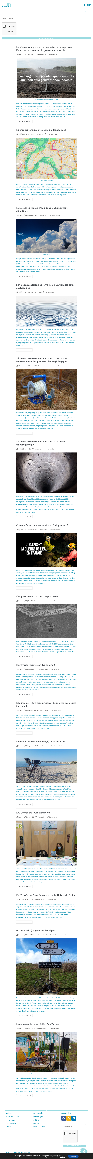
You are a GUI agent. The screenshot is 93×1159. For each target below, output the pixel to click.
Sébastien (21, 366)
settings (62, 1157)
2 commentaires (52, 134)
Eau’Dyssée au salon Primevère (33, 812)
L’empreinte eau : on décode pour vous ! (38, 596)
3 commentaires (55, 215)
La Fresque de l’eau (12, 1117)
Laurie (20, 55)
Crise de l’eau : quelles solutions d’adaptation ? (42, 525)
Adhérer (36, 1120)
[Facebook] (63, 1118)
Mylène (20, 530)
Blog (86, 12)
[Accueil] (82, 12)
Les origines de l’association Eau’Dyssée (37, 1024)
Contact (36, 1123)
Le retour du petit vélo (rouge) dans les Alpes (40, 741)
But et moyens (38, 1117)
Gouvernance (10, 1120)
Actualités (40, 55)
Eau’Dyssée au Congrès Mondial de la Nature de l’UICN (45, 895)
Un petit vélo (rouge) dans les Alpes (35, 930)
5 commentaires (54, 1028)
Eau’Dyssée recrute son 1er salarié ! (35, 665)
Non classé (54, 746)
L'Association (42, 669)
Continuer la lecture (25, 121)
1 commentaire (49, 292)
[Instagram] (68, 1118)
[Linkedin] (73, 1118)
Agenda (8, 1126)
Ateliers (9, 1113)
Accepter (73, 1156)
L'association (38, 1113)
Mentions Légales (39, 1126)
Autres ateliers (11, 1123)
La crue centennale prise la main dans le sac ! (41, 130)
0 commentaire (52, 55)
